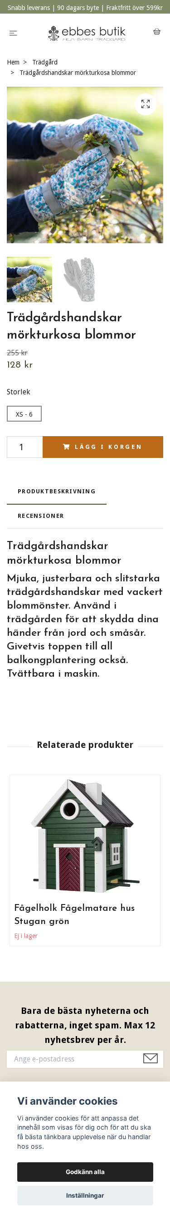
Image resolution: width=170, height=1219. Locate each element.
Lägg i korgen (109, 446)
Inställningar (85, 1195)
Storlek (18, 392)
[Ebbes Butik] (87, 32)
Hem (13, 62)
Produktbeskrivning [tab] (57, 491)
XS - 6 (24, 414)
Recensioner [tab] (41, 515)
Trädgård (45, 62)
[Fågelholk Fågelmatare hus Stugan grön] (85, 836)
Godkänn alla (85, 1171)
